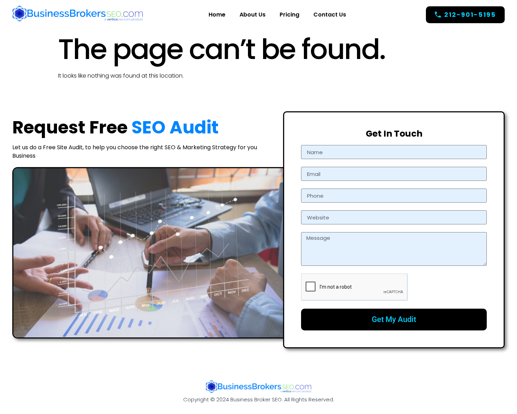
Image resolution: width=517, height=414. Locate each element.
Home (217, 15)
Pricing (289, 15)
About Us (253, 15)
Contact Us (329, 15)
